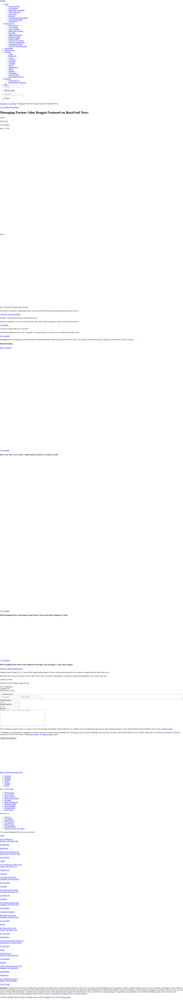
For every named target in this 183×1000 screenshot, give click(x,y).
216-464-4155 (5, 857)
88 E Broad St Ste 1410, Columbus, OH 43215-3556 (9, 916)
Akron (10, 54)
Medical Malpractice (15, 35)
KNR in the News (14, 12)
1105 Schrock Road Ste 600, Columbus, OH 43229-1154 (9, 904)
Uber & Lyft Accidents (16, 41)
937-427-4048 (5, 934)
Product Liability (14, 39)
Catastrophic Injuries (15, 44)
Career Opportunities (15, 20)
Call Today (3, 314)
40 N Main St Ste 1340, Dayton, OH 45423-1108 (8, 929)
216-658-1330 (5, 895)
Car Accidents (13, 27)
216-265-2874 (5, 946)
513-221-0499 (5, 883)
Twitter (6, 782)
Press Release (14, 107)
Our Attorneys (13, 8)
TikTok (6, 785)
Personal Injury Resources (17, 82)
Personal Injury (13, 25)
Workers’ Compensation (16, 42)
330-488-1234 (5, 870)
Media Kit (11, 16)
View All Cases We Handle (17, 46)
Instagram (7, 778)
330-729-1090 (5, 984)
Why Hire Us (12, 22)
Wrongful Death (9, 808)
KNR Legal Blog (6, 348)
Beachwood (12, 56)
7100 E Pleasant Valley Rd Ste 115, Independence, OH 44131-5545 (12, 942)
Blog (6, 84)
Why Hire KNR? (10, 826)
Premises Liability (14, 37)
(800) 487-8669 (9, 90)
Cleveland (11, 62)
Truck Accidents (13, 29)
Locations (7, 52)
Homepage (3, 104)
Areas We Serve (13, 75)
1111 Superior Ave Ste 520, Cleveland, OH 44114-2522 (9, 891)
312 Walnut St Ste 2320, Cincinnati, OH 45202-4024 (9, 878)
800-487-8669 (5, 772)
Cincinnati (11, 60)
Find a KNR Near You (16, 77)
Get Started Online (14, 314)
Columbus (11, 63)
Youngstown (12, 73)
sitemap (48, 997)
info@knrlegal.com (16, 772)
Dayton (10, 65)
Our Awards (12, 14)
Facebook (7, 776)
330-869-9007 (5, 845)
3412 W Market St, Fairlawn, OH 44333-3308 (9, 840)
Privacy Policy (168, 729)
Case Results (8, 48)
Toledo (10, 69)
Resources (7, 79)
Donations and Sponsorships (18, 18)
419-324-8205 (5, 959)
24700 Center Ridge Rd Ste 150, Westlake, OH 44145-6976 (11, 967)
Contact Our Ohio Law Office (14, 828)
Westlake (11, 71)
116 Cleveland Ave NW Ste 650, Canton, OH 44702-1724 (11, 865)
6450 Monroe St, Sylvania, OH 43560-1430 (9, 954)
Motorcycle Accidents (15, 31)
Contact (6, 98)
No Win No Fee (13, 81)
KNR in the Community (16, 10)
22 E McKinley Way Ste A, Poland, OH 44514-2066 (9, 980)
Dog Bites (11, 33)
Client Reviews (9, 50)
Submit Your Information (8, 738)
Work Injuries (8, 810)
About (6, 4)
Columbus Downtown (7, 912)
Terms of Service (47, 734)
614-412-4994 (5, 921)
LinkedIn (7, 780)
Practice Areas (9, 23)
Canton (10, 58)
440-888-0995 (5, 972)
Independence (13, 67)
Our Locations (5, 336)
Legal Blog (12, 104)
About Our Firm (13, 6)
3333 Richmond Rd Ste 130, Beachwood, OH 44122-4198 (10, 853)
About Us (7, 817)
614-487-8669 (5, 908)
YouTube (7, 784)
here (131, 339)
